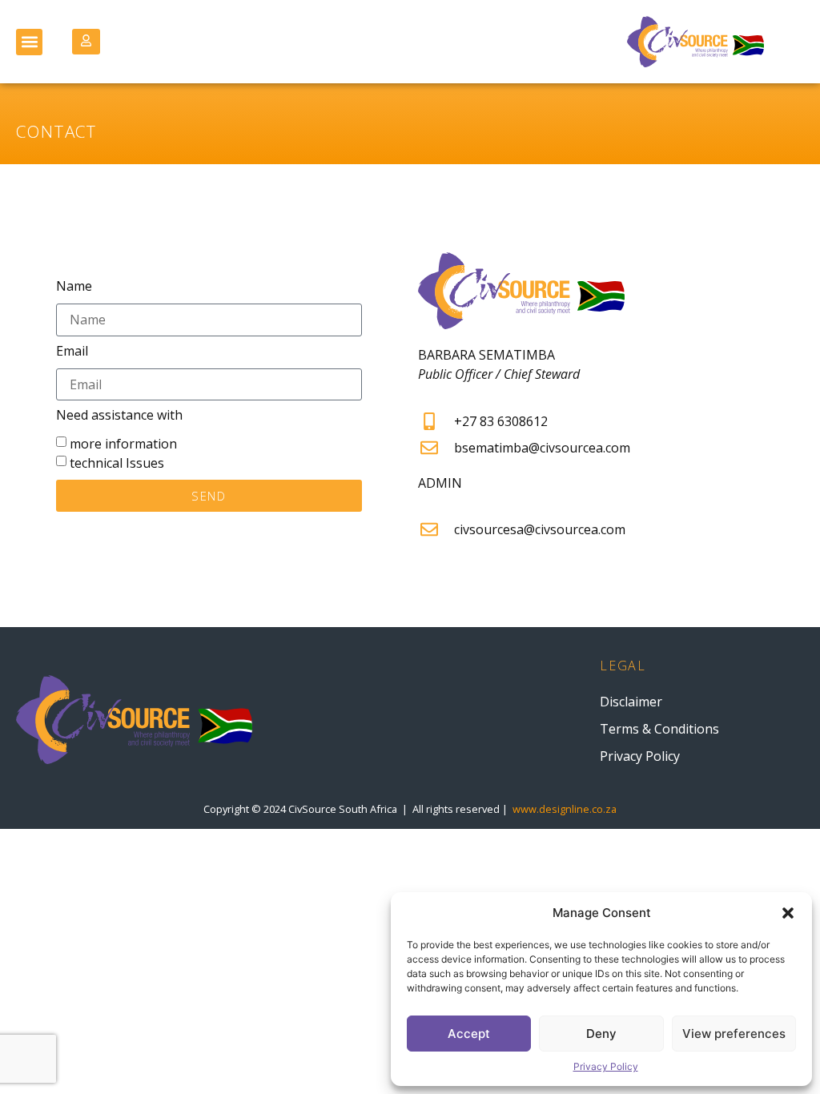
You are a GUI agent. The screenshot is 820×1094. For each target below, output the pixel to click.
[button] (788, 913)
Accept (469, 1033)
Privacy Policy (605, 1066)
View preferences (734, 1033)
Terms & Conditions (659, 729)
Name (74, 287)
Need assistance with (119, 416)
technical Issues (117, 463)
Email (72, 352)
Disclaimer (631, 701)
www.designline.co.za (564, 809)
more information (123, 443)
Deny (601, 1033)
